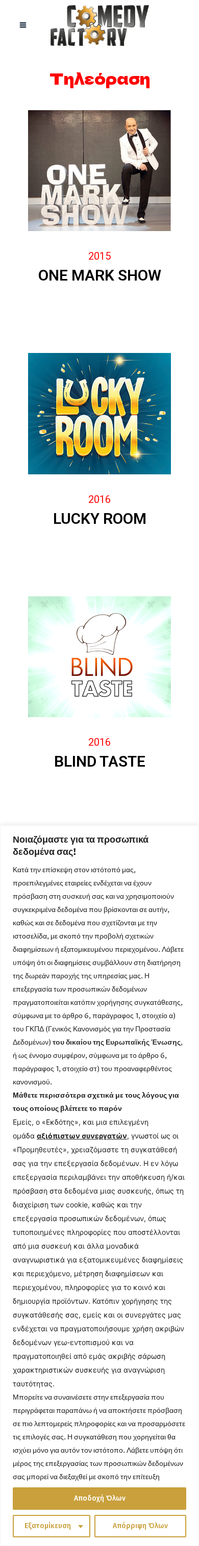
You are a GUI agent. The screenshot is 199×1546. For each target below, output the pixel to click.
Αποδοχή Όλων (100, 1498)
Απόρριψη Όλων (140, 1526)
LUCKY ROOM (99, 518)
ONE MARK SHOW (99, 275)
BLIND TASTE (99, 761)
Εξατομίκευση (47, 1526)
